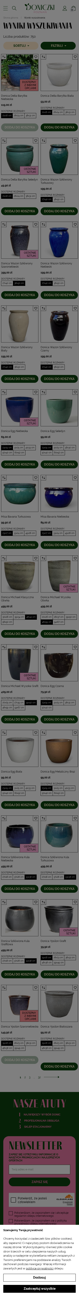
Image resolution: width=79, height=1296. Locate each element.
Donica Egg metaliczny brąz (58, 771)
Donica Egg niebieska (14, 431)
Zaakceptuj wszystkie (40, 1288)
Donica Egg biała (11, 771)
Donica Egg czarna (52, 686)
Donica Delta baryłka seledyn (19, 179)
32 (39, 1077)
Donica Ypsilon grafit (53, 941)
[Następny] (51, 1077)
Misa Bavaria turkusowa (16, 516)
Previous (4, 72)
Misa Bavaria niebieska (55, 516)
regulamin (20, 1215)
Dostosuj (39, 1277)
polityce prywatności (40, 1268)
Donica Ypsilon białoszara (56, 1026)
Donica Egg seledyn (53, 431)
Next (35, 72)
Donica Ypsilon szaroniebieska (19, 1026)
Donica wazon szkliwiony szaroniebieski (17, 265)
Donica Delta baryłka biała (57, 95)
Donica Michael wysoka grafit (19, 686)
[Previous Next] (19, 72)
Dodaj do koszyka (20, 127)
